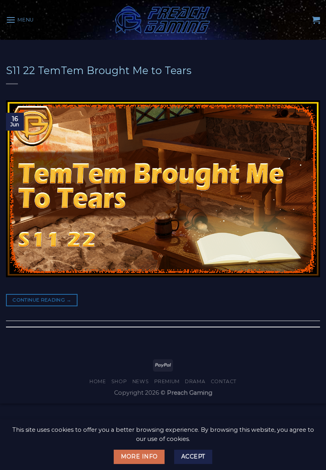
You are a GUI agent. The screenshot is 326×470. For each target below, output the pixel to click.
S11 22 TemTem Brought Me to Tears (99, 70)
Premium (167, 381)
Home (97, 381)
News (140, 381)
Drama (195, 381)
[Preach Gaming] (163, 19)
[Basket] (316, 20)
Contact (224, 381)
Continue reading (41, 300)
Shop (119, 381)
